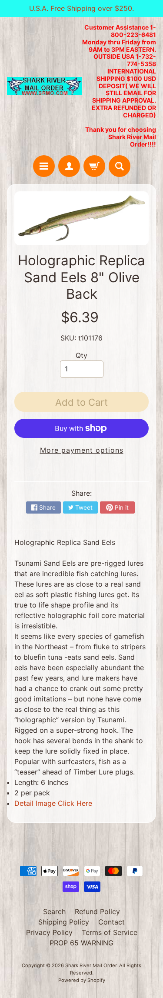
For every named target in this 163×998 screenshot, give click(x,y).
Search (54, 911)
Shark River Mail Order (90, 965)
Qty (81, 355)
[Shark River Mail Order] (44, 86)
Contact (111, 922)
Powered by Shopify (81, 980)
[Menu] (44, 166)
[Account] (69, 166)
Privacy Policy (49, 932)
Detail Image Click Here (53, 803)
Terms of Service (109, 932)
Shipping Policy (63, 922)
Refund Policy (97, 911)
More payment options (81, 450)
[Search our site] (119, 166)
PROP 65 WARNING (81, 942)
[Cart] (94, 166)
